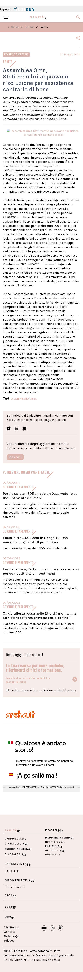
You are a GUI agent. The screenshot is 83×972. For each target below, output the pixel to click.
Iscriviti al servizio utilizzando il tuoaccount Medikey (28, 680)
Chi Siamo (11, 927)
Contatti (9, 932)
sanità (44, 27)
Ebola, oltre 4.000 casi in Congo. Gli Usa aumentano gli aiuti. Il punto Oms (35, 540)
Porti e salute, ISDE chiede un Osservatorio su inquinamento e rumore (40, 496)
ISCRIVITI (15, 457)
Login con (6, 9)
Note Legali (12, 936)
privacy (71, 690)
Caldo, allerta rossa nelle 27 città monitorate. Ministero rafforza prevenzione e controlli (40, 615)
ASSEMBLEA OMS (24, 398)
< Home (13, 27)
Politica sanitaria (16, 54)
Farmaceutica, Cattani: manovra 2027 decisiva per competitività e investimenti (41, 571)
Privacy (9, 940)
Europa (29, 27)
